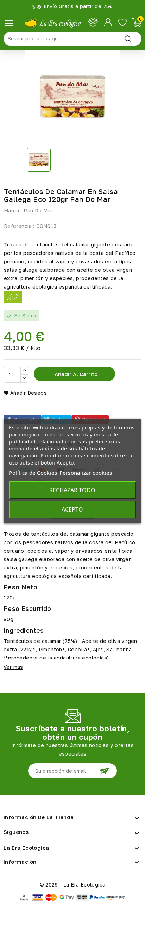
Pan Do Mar (38, 210)
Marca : (13, 210)
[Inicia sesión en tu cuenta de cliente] (108, 22)
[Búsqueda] (128, 39)
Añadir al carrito (75, 374)
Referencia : (19, 226)
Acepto (72, 509)
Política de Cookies (33, 472)
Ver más (13, 667)
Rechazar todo (72, 490)
